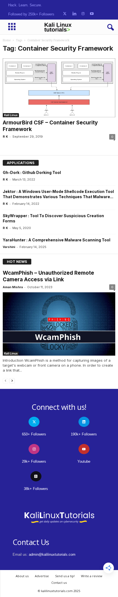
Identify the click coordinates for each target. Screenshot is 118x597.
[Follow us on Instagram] (83, 14)
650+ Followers (34, 434)
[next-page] (12, 380)
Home (7, 40)
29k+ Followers (34, 461)
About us (22, 576)
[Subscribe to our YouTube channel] (92, 14)
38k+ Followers (36, 489)
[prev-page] (5, 380)
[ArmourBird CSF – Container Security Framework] (59, 87)
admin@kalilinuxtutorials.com (52, 554)
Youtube (83, 461)
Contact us (59, 582)
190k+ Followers (84, 434)
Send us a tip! (65, 576)
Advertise (42, 576)
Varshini (9, 247)
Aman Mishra (13, 287)
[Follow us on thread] (35, 476)
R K (5, 136)
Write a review (91, 576)
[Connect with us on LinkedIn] (74, 14)
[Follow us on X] (65, 14)
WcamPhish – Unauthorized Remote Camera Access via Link (48, 276)
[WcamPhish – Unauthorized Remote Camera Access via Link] (59, 324)
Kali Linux (11, 115)
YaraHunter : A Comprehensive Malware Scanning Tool (56, 240)
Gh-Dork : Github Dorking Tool (32, 172)
